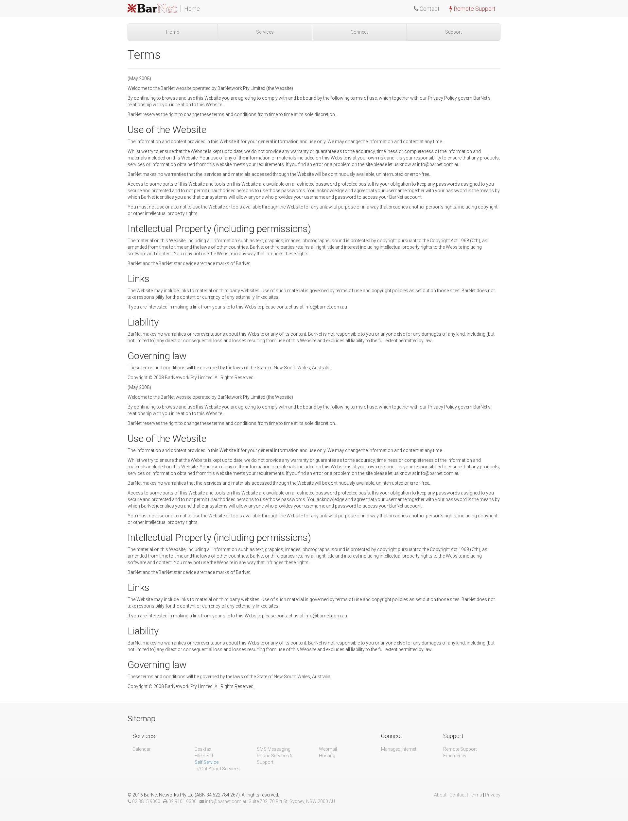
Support (453, 32)
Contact (429, 8)
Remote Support (474, 8)
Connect (359, 32)
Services (265, 32)
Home (172, 32)
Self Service (206, 762)
